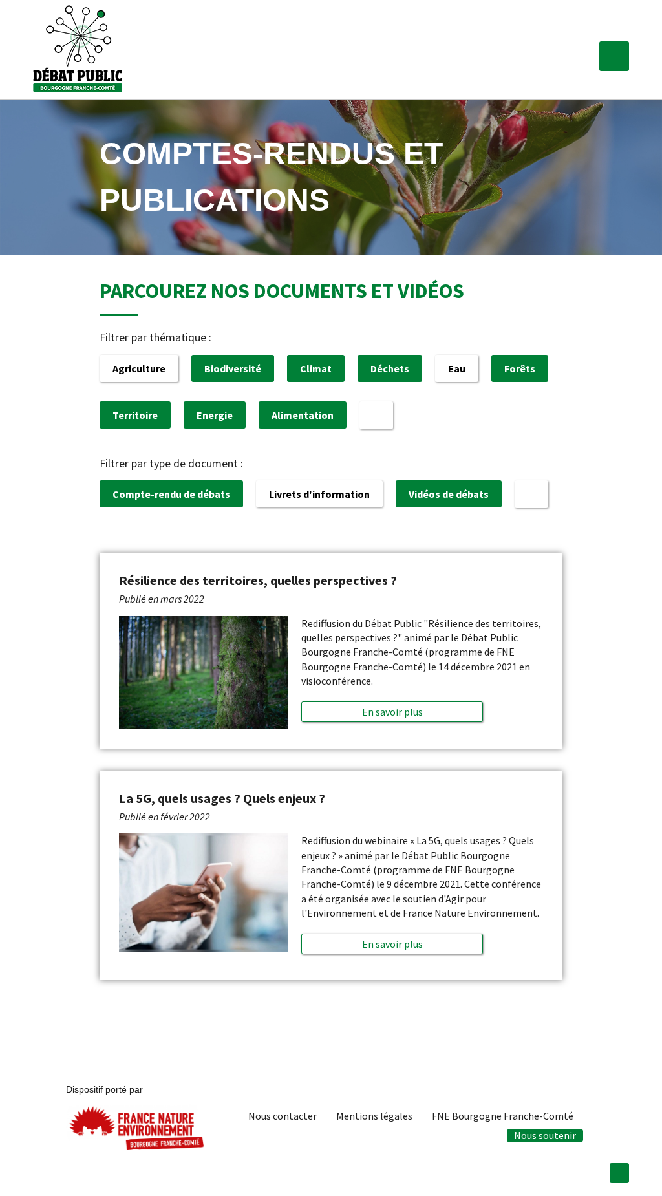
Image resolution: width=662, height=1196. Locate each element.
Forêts (519, 368)
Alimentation (303, 415)
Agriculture (139, 368)
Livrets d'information (319, 493)
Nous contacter (282, 1115)
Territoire (135, 415)
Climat (316, 368)
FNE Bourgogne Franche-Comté (502, 1115)
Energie (215, 415)
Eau (456, 368)
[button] (614, 56)
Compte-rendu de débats (171, 493)
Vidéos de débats (449, 493)
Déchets (389, 368)
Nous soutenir (545, 1135)
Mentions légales (374, 1115)
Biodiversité (232, 368)
